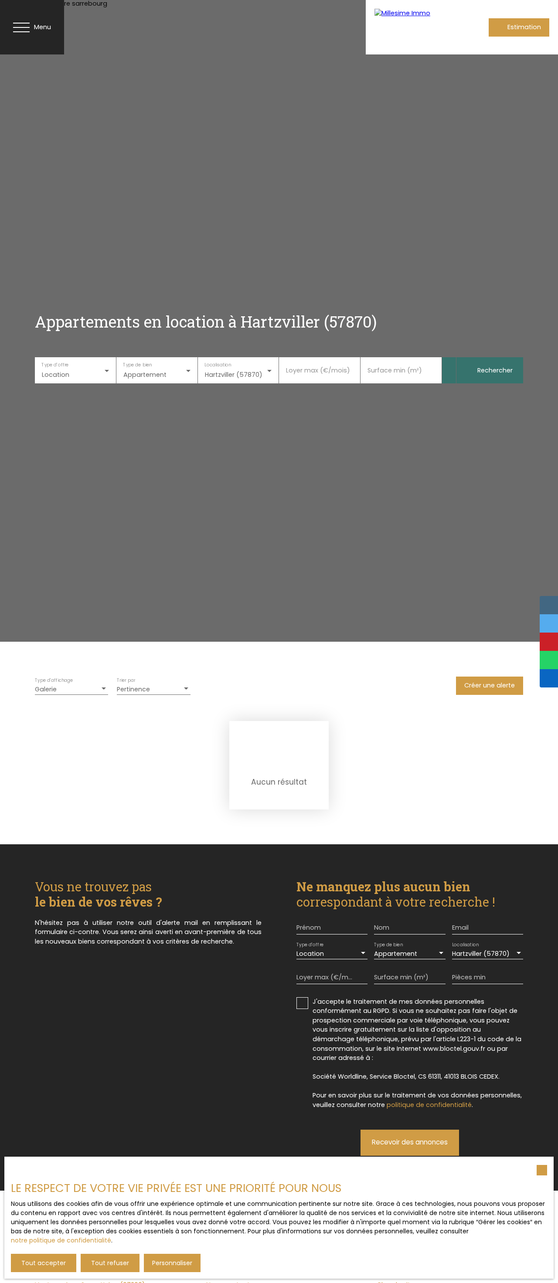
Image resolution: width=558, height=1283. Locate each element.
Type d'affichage (54, 680)
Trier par (126, 680)
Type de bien (137, 365)
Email (460, 927)
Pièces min (469, 977)
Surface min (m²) (394, 370)
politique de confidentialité (429, 1104)
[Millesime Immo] (409, 27)
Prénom (308, 927)
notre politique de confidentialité (61, 1240)
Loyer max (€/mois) (318, 370)
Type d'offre (54, 365)
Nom (381, 927)
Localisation (217, 365)
